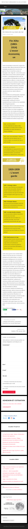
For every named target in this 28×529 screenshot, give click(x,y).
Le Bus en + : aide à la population (10, 471)
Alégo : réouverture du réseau (10, 479)
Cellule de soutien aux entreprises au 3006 (13, 481)
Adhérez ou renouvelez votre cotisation (12, 403)
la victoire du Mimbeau (17, 489)
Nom (4, 364)
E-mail (4, 370)
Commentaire (6, 345)
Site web (5, 375)
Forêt (5, 313)
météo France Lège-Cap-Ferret (14, 499)
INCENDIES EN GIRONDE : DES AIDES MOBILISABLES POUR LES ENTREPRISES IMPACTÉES (13, 475)
